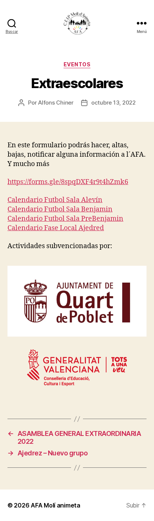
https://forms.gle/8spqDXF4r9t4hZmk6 (67, 182)
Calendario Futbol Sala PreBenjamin (65, 218)
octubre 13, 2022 (113, 102)
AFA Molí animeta (55, 505)
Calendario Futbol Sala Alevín (54, 200)
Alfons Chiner (56, 102)
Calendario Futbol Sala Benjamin (60, 209)
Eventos (77, 64)
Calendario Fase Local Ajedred (55, 228)
